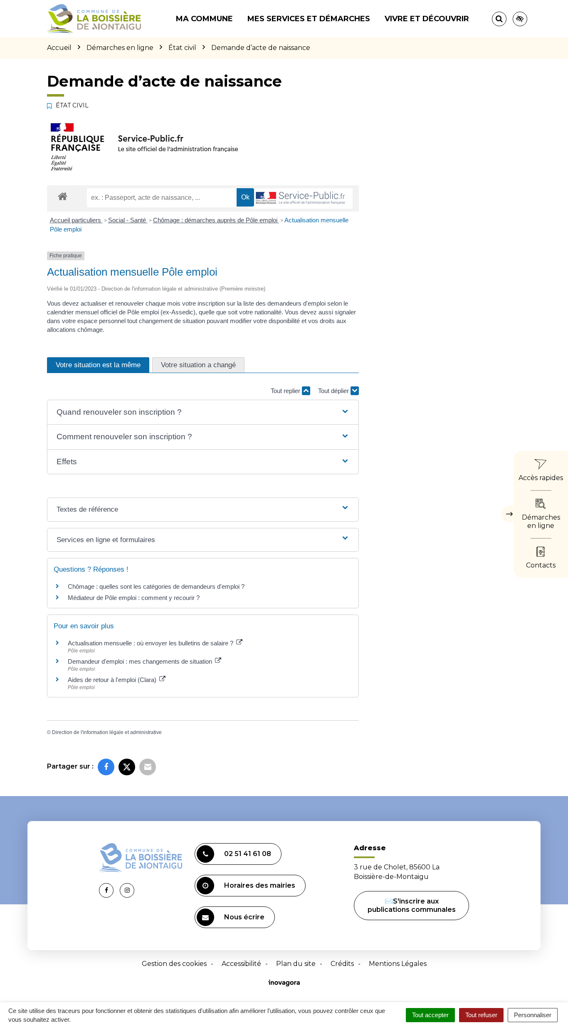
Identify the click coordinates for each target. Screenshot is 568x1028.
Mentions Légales (398, 964)
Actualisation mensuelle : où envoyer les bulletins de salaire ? (151, 643)
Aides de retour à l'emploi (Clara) (113, 679)
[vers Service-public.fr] (301, 198)
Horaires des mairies (259, 885)
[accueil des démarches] (62, 196)
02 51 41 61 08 (247, 854)
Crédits (342, 964)
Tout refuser (481, 1014)
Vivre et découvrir (427, 18)
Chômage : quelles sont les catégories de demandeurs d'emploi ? (156, 586)
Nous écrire (244, 917)
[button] (202, 412)
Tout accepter (430, 1014)
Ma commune (204, 18)
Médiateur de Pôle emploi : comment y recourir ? (134, 597)
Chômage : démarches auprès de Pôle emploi (216, 220)
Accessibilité (241, 964)
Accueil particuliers (76, 220)
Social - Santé (128, 220)
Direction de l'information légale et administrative (107, 732)
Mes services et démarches (308, 18)
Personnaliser (532, 1014)
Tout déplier (334, 390)
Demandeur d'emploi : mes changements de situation (141, 661)
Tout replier (286, 390)
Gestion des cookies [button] (174, 964)
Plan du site (296, 964)
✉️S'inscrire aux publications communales (412, 905)
